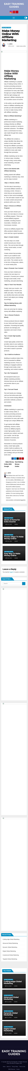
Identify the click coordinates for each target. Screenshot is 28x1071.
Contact (18, 1069)
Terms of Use (22, 1066)
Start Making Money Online (19, 464)
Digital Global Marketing (9, 951)
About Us (9, 1066)
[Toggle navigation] (14, 18)
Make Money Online (6, 27)
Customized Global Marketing (11, 955)
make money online (21, 46)
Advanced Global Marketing (10, 943)
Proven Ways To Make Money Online (14, 538)
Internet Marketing (8, 979)
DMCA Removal (11, 1069)
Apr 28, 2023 (8, 541)
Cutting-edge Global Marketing (11, 939)
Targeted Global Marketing (10, 959)
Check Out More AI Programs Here (14, 1063)
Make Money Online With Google (9, 464)
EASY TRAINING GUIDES (14, 5)
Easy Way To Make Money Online (12, 554)
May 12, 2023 (8, 986)
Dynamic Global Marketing (10, 947)
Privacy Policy (15, 1066)
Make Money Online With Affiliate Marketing (11, 35)
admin (10, 44)
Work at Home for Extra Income (12, 521)
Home (4, 1066)
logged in (11, 572)
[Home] (2, 18)
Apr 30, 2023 (8, 524)
